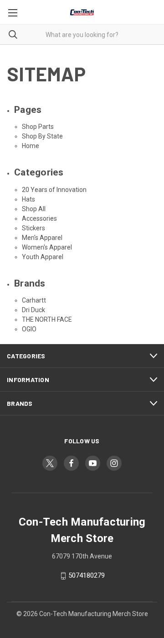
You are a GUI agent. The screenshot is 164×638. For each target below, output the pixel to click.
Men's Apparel (42, 237)
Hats (28, 199)
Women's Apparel (47, 247)
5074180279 (86, 575)
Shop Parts (38, 126)
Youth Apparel (42, 257)
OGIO (29, 329)
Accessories (39, 218)
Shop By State (42, 136)
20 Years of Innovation (54, 189)
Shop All (34, 209)
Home (30, 145)
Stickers (33, 228)
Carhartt (34, 300)
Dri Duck (33, 310)
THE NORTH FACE (47, 319)
